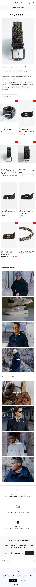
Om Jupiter (5, 564)
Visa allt (18, 500)
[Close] (34, 570)
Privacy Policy (20, 577)
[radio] (2, 135)
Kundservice (6, 560)
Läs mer (18, 515)
